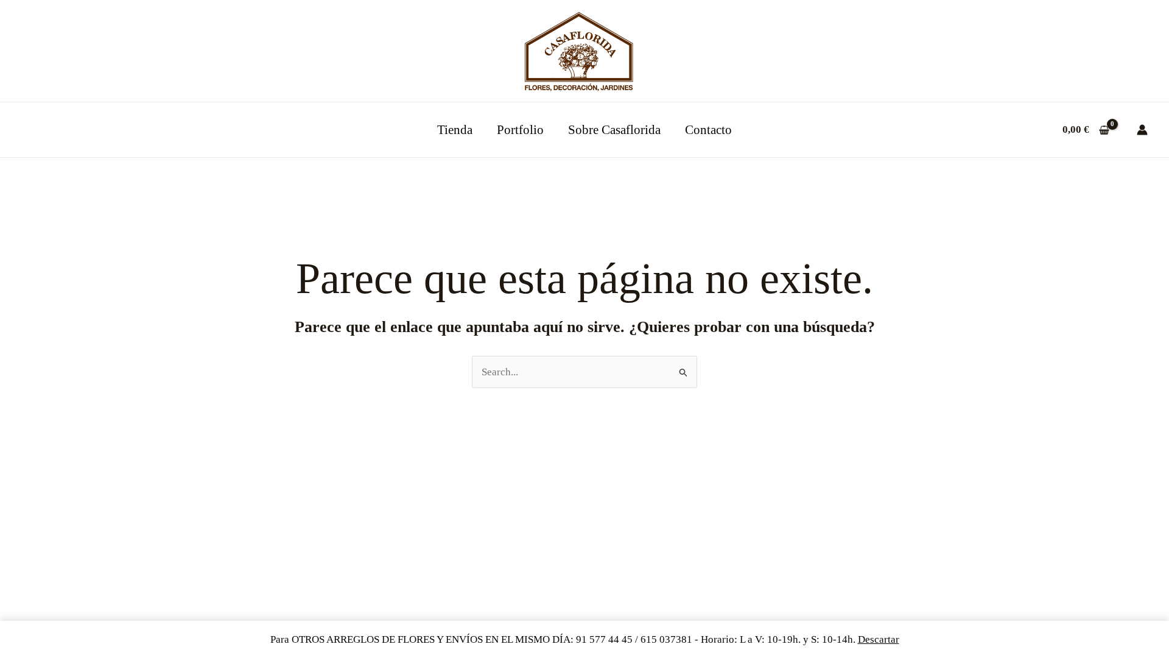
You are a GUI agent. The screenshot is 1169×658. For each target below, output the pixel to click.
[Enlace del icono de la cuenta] (1142, 129)
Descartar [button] (878, 639)
